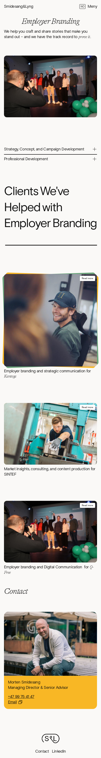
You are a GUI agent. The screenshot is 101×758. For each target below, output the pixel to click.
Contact (42, 751)
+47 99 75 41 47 (21, 696)
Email (12, 702)
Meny (92, 6)
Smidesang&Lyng (18, 6)
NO (82, 6)
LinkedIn (59, 751)
